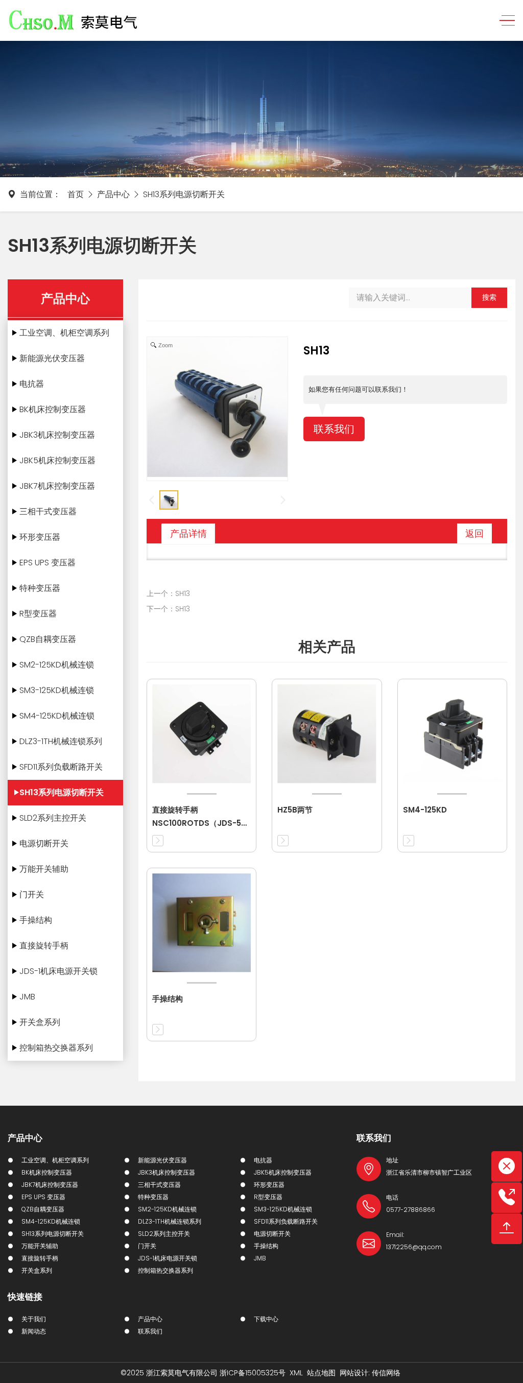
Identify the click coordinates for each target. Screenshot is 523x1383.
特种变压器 (39, 588)
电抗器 (31, 384)
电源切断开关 (43, 843)
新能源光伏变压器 (52, 358)
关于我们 (33, 1319)
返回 (474, 533)
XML (296, 1373)
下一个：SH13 (168, 609)
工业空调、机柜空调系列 (64, 333)
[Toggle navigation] (504, 21)
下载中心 (266, 1319)
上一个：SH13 (168, 593)
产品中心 (113, 194)
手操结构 (35, 920)
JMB (27, 997)
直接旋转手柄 (43, 945)
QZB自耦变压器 (47, 639)
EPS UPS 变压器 (47, 562)
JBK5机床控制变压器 (57, 460)
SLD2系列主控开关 (52, 818)
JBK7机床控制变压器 (57, 486)
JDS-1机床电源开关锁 (58, 971)
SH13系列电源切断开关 (184, 194)
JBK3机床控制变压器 (57, 435)
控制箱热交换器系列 (56, 1048)
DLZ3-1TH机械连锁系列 (60, 741)
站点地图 (321, 1373)
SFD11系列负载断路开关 (61, 767)
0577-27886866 (410, 1209)
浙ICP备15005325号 (253, 1373)
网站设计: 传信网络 (370, 1373)
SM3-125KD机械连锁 (56, 690)
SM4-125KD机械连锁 (56, 716)
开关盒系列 (39, 1022)
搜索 (489, 297)
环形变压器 (39, 537)
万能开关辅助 (43, 869)
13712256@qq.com (414, 1247)
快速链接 (25, 1297)
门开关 (31, 894)
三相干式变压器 (48, 511)
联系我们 (334, 429)
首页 (75, 194)
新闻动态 (33, 1331)
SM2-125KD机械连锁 (56, 665)
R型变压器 (38, 613)
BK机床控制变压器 (52, 409)
